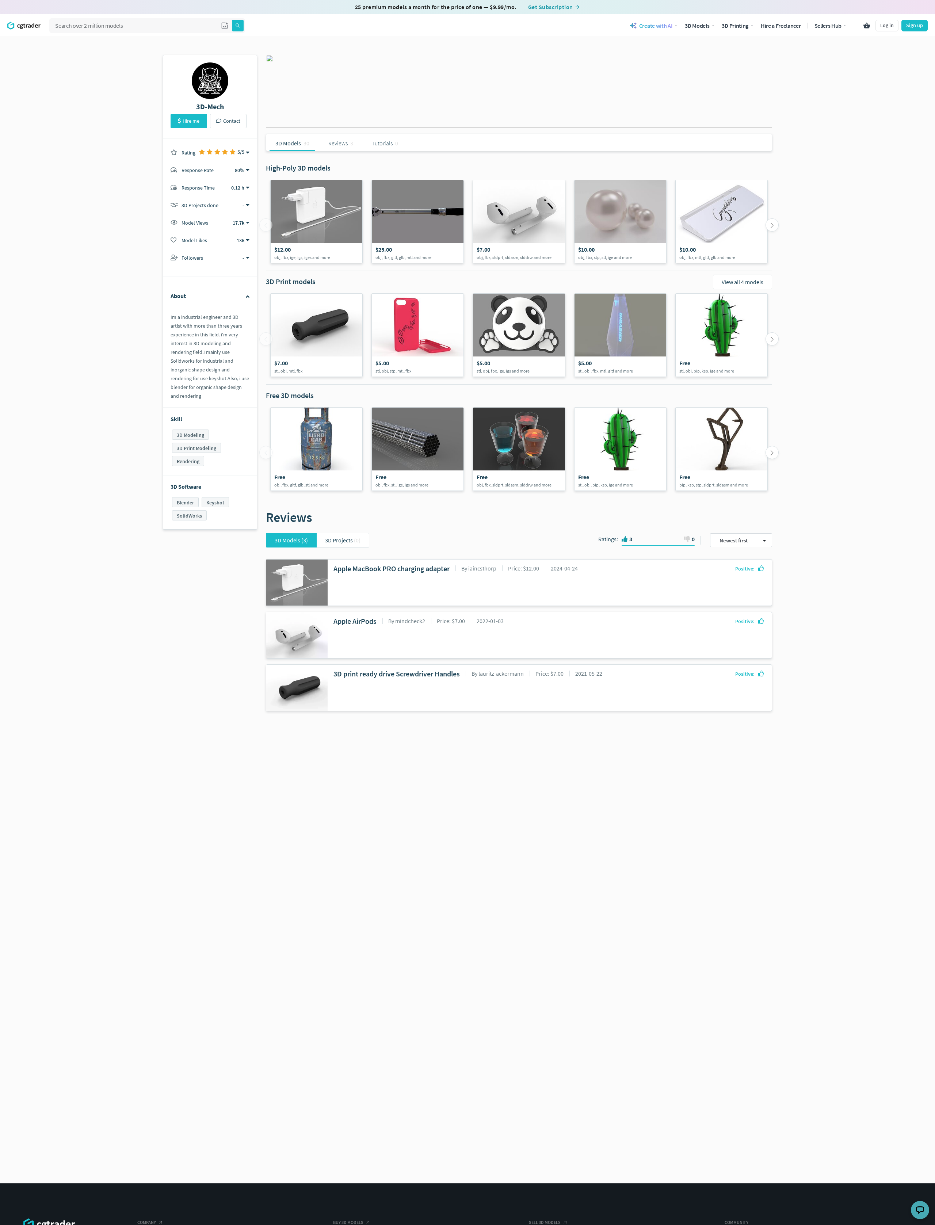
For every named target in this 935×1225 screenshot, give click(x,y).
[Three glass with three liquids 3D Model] (519, 449)
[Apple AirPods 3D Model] (519, 221)
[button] (224, 25)
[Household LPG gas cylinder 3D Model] (316, 449)
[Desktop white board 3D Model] (721, 221)
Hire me (191, 121)
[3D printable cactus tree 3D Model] (721, 335)
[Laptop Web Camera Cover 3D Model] (519, 335)
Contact (231, 121)
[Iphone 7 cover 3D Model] (417, 335)
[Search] (238, 25)
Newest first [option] (734, 540)
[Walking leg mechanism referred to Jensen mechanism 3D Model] (721, 449)
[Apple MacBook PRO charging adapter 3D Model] (316, 221)
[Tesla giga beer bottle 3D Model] (620, 335)
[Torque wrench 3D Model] (417, 221)
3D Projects (342, 540)
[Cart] (867, 25)
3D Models (291, 540)
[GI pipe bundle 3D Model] (417, 449)
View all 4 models (742, 282)
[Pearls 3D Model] (620, 221)
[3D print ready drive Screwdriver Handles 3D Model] (316, 335)
